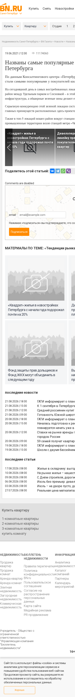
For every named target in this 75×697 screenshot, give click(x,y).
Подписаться (19, 231)
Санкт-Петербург (9, 13)
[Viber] (68, 171)
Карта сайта (32, 606)
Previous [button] (8, 147)
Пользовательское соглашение (37, 584)
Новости (58, 41)
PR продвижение (36, 615)
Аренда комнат (11, 583)
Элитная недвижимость (11, 589)
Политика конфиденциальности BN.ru (39, 574)
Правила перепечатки (39, 566)
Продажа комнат (6, 572)
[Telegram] (57, 171)
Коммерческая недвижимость (11, 605)
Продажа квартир (6, 564)
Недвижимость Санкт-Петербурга (20, 41)
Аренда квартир (11, 578)
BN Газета (46, 41)
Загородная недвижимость (11, 597)
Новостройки (64, 8)
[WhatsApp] (63, 171)
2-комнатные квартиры (20, 523)
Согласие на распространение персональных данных (37, 596)
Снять (47, 8)
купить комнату (14, 533)
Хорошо (19, 690)
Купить (34, 8)
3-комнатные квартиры (20, 528)
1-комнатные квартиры (20, 519)
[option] (30, 147)
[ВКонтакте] (52, 171)
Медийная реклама (37, 610)
